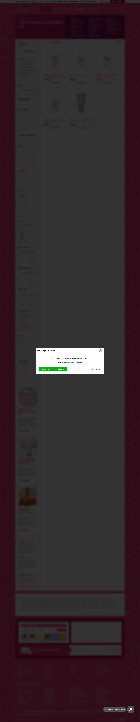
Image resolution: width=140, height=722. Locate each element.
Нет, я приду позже (96, 369)
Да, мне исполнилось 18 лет (53, 369)
